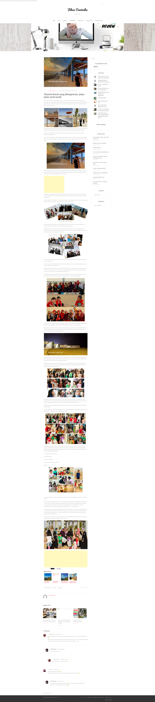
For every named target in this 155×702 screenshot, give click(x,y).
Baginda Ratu (51, 634)
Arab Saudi (61, 90)
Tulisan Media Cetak (98, 20)
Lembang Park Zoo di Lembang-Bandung (100, 172)
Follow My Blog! (101, 124)
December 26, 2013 (61, 649)
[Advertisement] (54, 184)
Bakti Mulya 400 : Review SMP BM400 (99, 143)
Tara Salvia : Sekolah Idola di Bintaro (99, 168)
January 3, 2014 (56, 669)
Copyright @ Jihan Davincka (48, 697)
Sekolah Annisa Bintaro (102, 97)
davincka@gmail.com (54, 90)
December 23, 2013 (59, 634)
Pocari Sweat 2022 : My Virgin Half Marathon (101, 152)
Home (54, 20)
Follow (60, 568)
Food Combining (72, 20)
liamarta (50, 669)
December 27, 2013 (63, 659)
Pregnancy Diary (89, 20)
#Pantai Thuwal (48, 587)
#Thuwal (54, 587)
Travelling (64, 20)
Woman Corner (80, 20)
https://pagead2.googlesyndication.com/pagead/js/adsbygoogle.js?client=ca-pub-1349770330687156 (18, 0)
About (59, 20)
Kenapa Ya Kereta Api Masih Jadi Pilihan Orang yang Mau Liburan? (64, 622)
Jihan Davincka (77, 9)
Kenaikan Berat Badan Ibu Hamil (98, 177)
